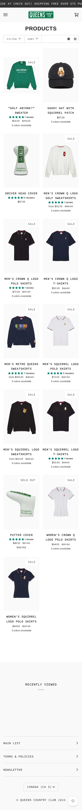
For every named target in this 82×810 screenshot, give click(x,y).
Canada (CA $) (39, 787)
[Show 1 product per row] (68, 39)
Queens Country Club (38, 800)
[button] (17, 117)
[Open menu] (9, 15)
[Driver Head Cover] (21, 161)
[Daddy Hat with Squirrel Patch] (61, 75)
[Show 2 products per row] (75, 39)
